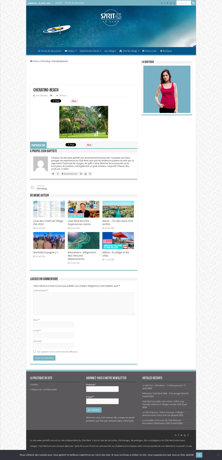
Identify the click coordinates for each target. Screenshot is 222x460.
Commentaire (40, 290)
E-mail (37, 330)
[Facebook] (164, 3)
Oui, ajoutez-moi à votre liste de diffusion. (57, 351)
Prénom (91, 384)
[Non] (218, 455)
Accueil (58, 2)
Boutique (167, 50)
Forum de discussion (74, 2)
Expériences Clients (89, 50)
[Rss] (161, 3)
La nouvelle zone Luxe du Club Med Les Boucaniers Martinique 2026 (161, 422)
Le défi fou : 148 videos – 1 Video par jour (162, 385)
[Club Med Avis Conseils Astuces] (111, 18)
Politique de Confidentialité (43, 389)
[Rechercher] (193, 2)
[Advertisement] (111, 36)
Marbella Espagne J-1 (45, 252)
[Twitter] (167, 3)
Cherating (45, 61)
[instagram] (174, 3)
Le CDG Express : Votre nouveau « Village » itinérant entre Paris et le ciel (163, 414)
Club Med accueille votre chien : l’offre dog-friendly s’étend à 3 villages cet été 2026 (163, 403)
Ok (199, 455)
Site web (37, 341)
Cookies (34, 384)
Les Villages (110, 50)
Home (35, 61)
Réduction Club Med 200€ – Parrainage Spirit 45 (165, 393)
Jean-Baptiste (41, 95)
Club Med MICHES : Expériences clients (79, 222)
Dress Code (151, 50)
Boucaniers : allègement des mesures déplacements (82, 255)
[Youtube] (171, 3)
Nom (36, 319)
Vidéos (71, 50)
